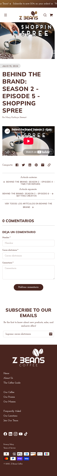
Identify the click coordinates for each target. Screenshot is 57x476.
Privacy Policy (9, 444)
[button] (45, 15)
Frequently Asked (12, 411)
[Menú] (5, 15)
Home (6, 373)
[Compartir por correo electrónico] (42, 165)
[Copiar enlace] (49, 165)
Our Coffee (9, 392)
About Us (8, 378)
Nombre (6, 238)
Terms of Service (9, 448)
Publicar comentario (28, 287)
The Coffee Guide (12, 383)
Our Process (9, 397)
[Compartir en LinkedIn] (30, 165)
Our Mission (10, 402)
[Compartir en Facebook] (17, 165)
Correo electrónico (10, 250)
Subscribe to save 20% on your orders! (26, 4)
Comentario (7, 263)
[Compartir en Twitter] (23, 165)
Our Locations (10, 416)
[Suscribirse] (51, 334)
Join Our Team (11, 420)
